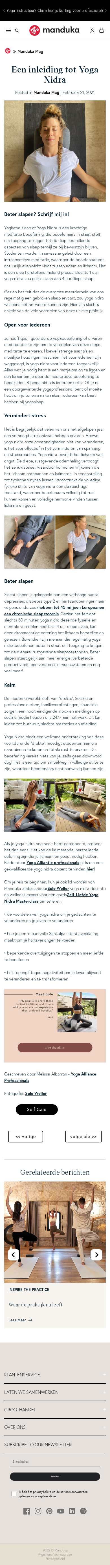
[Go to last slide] (13, 1254)
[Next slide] (96, 1254)
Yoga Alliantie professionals (53, 862)
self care (37, 1109)
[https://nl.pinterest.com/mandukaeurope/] (49, 1511)
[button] (17, 30)
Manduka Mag (30, 51)
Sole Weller (58, 888)
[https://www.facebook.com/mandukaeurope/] (26, 1511)
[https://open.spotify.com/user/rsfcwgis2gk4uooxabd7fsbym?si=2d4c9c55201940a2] (83, 1511)
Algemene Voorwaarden (55, 1554)
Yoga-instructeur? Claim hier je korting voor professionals (55, 10)
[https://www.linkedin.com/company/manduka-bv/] (72, 1511)
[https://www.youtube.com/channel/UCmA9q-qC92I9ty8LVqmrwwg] (60, 1511)
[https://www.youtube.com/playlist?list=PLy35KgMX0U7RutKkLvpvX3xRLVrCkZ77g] (55, 1061)
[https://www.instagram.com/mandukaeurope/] (38, 1511)
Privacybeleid (55, 1559)
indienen (55, 1476)
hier (90, 869)
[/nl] (54, 30)
